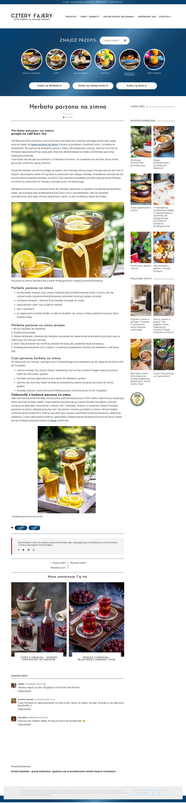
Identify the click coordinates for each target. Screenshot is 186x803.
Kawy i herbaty (90, 17)
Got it (159, 793)
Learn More (143, 793)
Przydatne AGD (147, 17)
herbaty (21, 528)
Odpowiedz (24, 691)
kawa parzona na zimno (44, 144)
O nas (66, 2)
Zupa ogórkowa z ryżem (141, 209)
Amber (21, 684)
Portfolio (102, 2)
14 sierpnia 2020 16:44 (44, 699)
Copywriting (116, 2)
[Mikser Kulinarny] (137, 405)
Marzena (22, 717)
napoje (34, 528)
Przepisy (71, 17)
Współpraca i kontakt (82, 2)
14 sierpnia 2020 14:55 (35, 684)
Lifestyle (165, 17)
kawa (54, 420)
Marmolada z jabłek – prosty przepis (161, 268)
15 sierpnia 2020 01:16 (38, 717)
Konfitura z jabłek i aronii (141, 267)
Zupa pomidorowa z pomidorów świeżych (161, 164)
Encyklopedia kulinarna (119, 17)
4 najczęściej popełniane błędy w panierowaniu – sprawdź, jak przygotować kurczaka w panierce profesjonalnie (163, 217)
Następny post (58, 567)
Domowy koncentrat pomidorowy (138, 163)
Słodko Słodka (26, 699)
